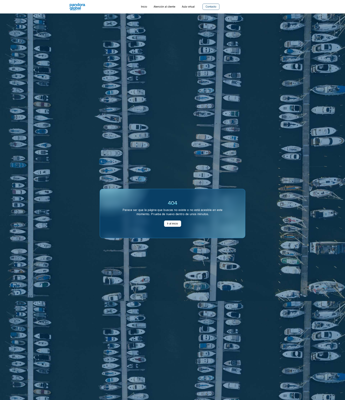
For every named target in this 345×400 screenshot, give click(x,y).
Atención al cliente (164, 6)
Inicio (144, 6)
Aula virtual (188, 6)
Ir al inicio (172, 223)
